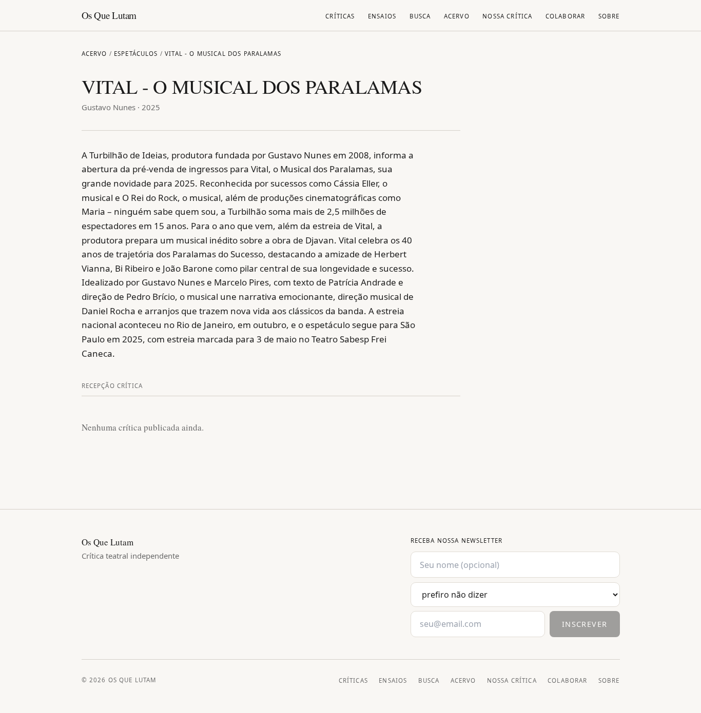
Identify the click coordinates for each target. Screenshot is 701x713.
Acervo (457, 16)
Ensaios (382, 16)
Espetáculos (136, 53)
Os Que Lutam (109, 15)
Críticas (340, 16)
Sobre (609, 16)
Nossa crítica (507, 16)
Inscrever (585, 624)
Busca (420, 16)
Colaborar (565, 16)
